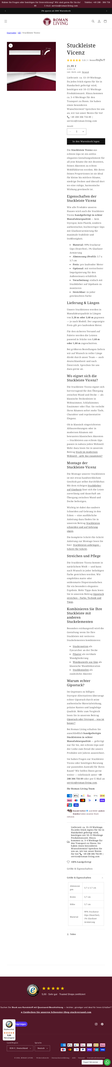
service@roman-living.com (65, 5)
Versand (85, 72)
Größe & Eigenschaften (80, 868)
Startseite (11, 32)
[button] (6, 21)
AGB (74, 1058)
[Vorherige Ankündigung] (5, 11)
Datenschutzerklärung (60, 1058)
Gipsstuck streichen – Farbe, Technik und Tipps (85, 598)
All (19, 32)
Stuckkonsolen (81, 669)
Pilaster (77, 654)
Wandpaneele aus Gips (85, 662)
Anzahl (70, 126)
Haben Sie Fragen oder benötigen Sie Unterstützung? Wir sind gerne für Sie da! (41, 2)
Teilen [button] (73, 934)
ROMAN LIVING (27, 1058)
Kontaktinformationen (96, 1058)
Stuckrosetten (80, 646)
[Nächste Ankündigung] (107, 11)
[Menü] (13, 1021)
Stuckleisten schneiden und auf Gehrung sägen (83, 527)
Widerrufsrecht (42, 1058)
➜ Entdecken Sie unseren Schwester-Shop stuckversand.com (56, 1012)
